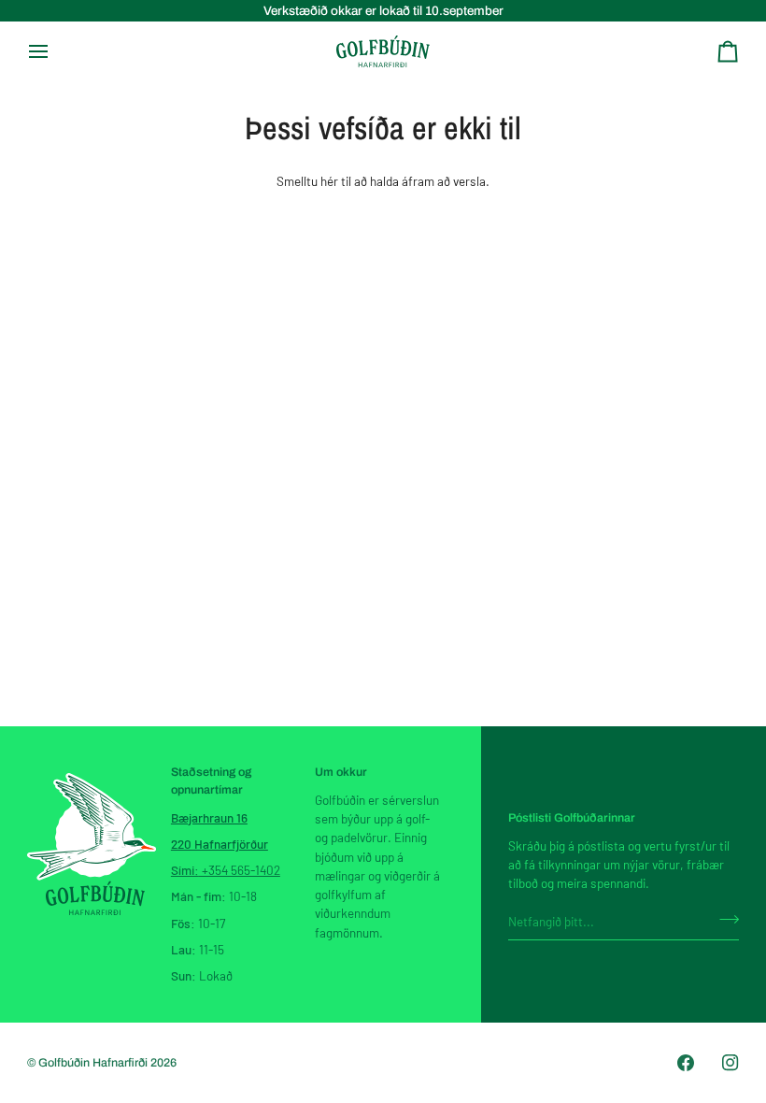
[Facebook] (685, 1062)
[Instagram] (730, 1062)
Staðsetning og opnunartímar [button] (211, 781)
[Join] (723, 919)
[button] (91, 768)
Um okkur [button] (341, 772)
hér (329, 181)
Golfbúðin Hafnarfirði (94, 1062)
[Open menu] (55, 51)
